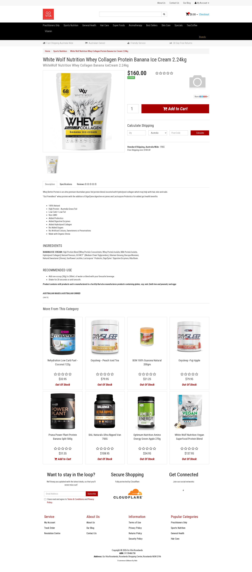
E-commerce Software (125, 561)
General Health (89, 25)
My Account (49, 522)
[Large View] (52, 164)
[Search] (164, 14)
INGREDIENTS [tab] (52, 246)
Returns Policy (135, 533)
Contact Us (174, 3)
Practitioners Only (51, 25)
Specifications (66, 184)
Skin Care (166, 25)
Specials (179, 25)
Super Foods (119, 25)
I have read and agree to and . (70, 501)
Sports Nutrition (71, 25)
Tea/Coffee (192, 25)
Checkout (204, 14)
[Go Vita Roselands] (48, 14)
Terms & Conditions (75, 499)
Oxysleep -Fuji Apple (189, 360)
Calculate (200, 133)
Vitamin (48, 31)
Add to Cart (177, 108)
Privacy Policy (135, 528)
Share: (197, 97)
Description (50, 184)
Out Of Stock (62, 384)
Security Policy (135, 538)
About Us (161, 3)
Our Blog (187, 3)
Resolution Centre (52, 533)
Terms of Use (135, 522)
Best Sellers (152, 25)
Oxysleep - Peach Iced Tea (105, 360)
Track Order (49, 528)
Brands (202, 37)
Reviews (81, 184)
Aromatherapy (135, 25)
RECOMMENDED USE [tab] (57, 270)
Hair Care (104, 25)
